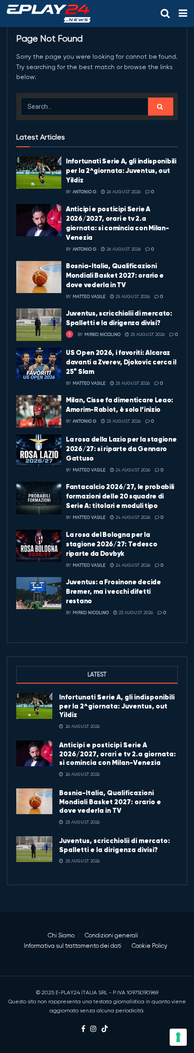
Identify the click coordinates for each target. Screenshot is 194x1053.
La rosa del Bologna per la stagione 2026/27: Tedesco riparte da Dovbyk (111, 544)
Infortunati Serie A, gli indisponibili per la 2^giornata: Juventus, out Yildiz (121, 170)
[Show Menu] (183, 13)
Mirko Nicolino (102, 334)
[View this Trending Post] (69, 334)
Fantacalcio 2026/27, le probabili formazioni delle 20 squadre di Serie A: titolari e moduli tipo (120, 496)
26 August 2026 (123, 191)
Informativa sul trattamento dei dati (72, 945)
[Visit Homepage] (49, 14)
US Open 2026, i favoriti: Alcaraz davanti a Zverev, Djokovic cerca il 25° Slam (121, 362)
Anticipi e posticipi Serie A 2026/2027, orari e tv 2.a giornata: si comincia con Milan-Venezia (117, 754)
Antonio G (85, 191)
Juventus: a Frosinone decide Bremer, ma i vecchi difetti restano (113, 591)
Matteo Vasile (89, 296)
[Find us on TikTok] (105, 1029)
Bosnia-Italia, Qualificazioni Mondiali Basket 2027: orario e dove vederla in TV (115, 275)
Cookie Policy (149, 945)
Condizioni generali (111, 935)
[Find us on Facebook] (83, 1029)
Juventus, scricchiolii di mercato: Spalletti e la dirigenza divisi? (114, 845)
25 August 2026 (132, 296)
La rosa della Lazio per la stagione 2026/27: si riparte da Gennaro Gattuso (121, 448)
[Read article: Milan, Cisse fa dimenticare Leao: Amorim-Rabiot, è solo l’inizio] (38, 411)
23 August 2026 (135, 612)
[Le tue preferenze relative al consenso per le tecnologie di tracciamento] (178, 1037)
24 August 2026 (132, 469)
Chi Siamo (61, 935)
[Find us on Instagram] (93, 1029)
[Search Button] (165, 13)
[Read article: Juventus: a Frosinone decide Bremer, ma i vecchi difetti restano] (38, 593)
